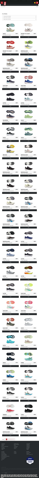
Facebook (15, 452)
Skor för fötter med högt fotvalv (5, 456)
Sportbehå (32, 475)
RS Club (19, 0)
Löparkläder (28, 444)
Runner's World (28, 452)
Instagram (15, 453)
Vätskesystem (36, 476)
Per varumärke (3, 453)
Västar (33, 476)
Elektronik (27, 448)
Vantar (31, 476)
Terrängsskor (11, 476)
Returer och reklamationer (4, 446)
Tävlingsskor (28, 446)
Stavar (1, 476)
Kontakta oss (3, 444)
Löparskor (5, 475)
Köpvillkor (2, 445)
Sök (37, 6)
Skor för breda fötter (4, 454)
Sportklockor (35, 475)
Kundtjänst (9, 0)
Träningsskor (28, 445)
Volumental (15, 447)
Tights (14, 476)
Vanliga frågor (3, 448)
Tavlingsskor (8, 476)
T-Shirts (23, 476)
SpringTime (27, 453)
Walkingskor (28, 476)
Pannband (12, 475)
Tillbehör (27, 449)
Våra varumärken (29, 0)
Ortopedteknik (23, 0)
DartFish (15, 448)
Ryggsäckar (25, 475)
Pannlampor (14, 475)
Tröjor (21, 476)
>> (14, 439)
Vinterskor (2, 477)
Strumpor (4, 476)
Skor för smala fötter (4, 455)
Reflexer (20, 475)
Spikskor (30, 475)
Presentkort (3, 447)
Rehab (22, 475)
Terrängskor (28, 447)
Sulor (5, 476)
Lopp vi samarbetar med (29, 454)
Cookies (2, 449)
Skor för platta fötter (3, 457)
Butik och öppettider (14, 0)
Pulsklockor (18, 475)
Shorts (27, 475)
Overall (9, 475)
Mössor (7, 475)
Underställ (26, 476)
